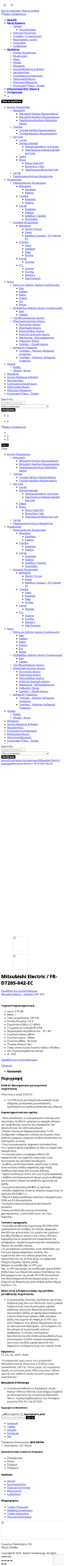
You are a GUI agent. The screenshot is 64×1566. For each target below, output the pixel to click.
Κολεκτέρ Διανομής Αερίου (34, 334)
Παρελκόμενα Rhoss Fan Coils (41, 169)
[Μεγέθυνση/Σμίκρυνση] (11, 1560)
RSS (9, 1436)
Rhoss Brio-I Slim (34, 166)
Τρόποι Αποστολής (18, 1513)
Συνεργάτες (19, 42)
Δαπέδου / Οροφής (35, 215)
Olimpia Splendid (28, 143)
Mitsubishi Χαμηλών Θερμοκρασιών (39, 117)
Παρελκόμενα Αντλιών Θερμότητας (33, 176)
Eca (21, 301)
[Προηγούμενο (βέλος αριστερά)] (2, 1563)
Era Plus (29, 271)
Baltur (22, 294)
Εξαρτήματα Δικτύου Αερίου (29, 321)
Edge (28, 252)
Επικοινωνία (14, 1491)
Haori (28, 245)
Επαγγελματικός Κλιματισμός (29, 183)
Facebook (12, 1423)
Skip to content (30, 10)
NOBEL (17, 367)
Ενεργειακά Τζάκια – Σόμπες (29, 85)
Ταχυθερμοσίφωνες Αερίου (28, 318)
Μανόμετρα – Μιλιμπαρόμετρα (36, 337)
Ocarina (29, 268)
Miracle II (30, 275)
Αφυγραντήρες (21, 72)
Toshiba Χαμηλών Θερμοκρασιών (38, 133)
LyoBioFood (19, 46)
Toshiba (17, 127)
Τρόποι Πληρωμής (17, 1507)
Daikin (22, 156)
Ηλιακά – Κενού (22, 370)
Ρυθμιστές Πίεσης (29, 341)
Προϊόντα (13, 49)
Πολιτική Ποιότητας (24, 33)
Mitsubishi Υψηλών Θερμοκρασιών (38, 113)
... (8, 95)
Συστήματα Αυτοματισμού (28, 75)
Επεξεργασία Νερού (24, 79)
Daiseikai (30, 248)
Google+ (12, 1430)
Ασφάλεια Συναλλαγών (20, 1510)
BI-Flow (29, 255)
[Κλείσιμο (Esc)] (2, 1560)
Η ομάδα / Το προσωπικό (27, 36)
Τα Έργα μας (14, 92)
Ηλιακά (17, 62)
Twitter (11, 1426)
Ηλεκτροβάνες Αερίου (31, 331)
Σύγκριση (6, 1065)
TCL (21, 265)
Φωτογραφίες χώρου (25, 39)
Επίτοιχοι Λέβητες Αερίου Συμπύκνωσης (36, 285)
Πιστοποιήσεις (27, 29)
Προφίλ (17, 26)
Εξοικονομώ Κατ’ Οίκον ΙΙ (23, 89)
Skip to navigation (11, 10)
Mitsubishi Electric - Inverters (17, 994)
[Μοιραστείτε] (5, 1560)
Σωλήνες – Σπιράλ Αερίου (33, 344)
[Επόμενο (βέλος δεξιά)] (5, 1563)
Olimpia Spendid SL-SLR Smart (42, 146)
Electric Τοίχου (33, 229)
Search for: (7, 399)
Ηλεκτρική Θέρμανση (25, 82)
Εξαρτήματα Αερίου (30, 327)
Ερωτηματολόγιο (16, 1484)
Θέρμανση (19, 66)
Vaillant (23, 291)
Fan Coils (18, 136)
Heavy (28, 232)
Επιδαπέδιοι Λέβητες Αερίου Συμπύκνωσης (38, 308)
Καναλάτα (30, 189)
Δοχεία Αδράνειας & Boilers (28, 69)
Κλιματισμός (20, 56)
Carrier (23, 140)
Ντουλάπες (31, 219)
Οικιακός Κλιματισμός (25, 222)
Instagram (13, 1433)
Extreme (29, 262)
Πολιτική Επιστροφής (19, 1517)
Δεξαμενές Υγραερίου (25, 347)
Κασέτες (29, 192)
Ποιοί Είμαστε (16, 23)
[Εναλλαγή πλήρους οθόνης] (8, 1560)
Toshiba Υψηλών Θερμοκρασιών (37, 130)
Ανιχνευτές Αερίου (29, 324)
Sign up (30, 1417)
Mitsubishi (19, 110)
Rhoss (22, 159)
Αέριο (16, 59)
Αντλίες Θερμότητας (24, 52)
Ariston (23, 298)
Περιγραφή (14, 1071)
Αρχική (12, 19)
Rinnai (22, 304)
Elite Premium (32, 278)
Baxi (21, 288)
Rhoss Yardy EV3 (34, 163)
